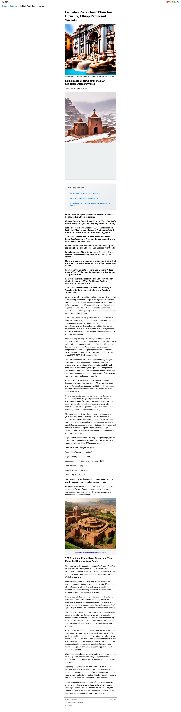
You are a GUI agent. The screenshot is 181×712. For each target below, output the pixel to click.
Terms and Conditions (74, 703)
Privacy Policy (71, 700)
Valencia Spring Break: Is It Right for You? (85, 193)
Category (13, 6)
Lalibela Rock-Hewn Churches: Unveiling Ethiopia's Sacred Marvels (89, 204)
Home (4, 6)
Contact (68, 706)
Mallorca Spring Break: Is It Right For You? (85, 198)
